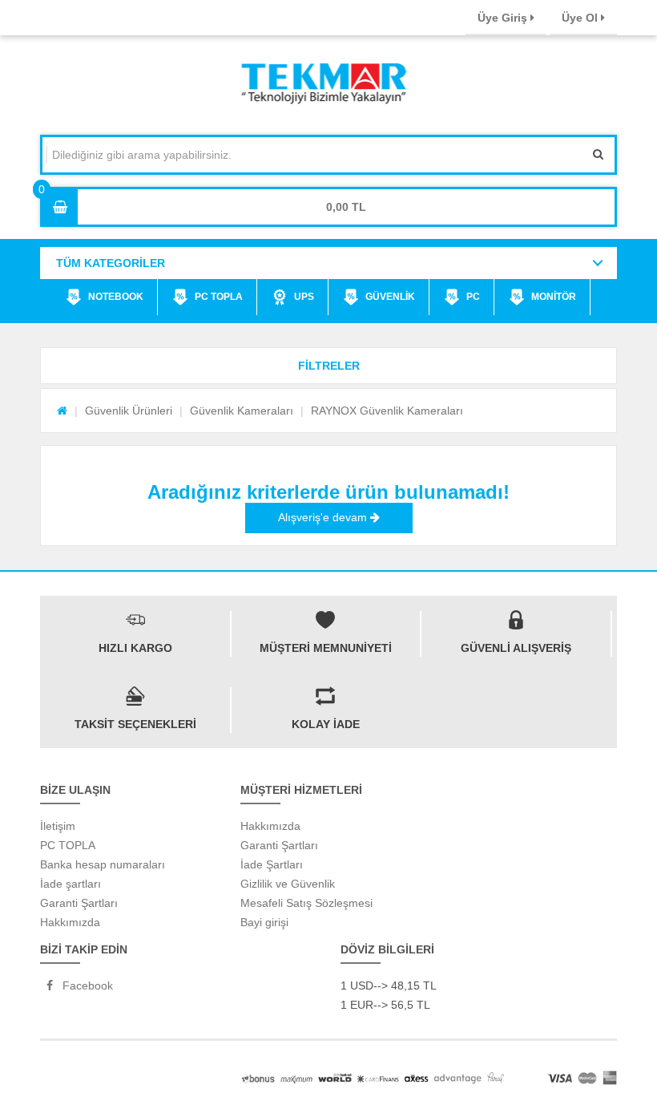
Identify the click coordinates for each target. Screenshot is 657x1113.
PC (473, 296)
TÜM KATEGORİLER (110, 263)
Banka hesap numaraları (102, 864)
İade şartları (70, 883)
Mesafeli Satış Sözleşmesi (306, 902)
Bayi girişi (264, 922)
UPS (304, 296)
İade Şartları (271, 864)
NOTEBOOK (115, 296)
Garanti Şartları (79, 902)
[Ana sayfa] (62, 410)
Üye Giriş (504, 17)
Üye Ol (581, 17)
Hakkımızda (70, 922)
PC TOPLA (219, 296)
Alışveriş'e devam (324, 517)
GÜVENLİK (390, 296)
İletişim (57, 826)
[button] (328, 365)
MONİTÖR (553, 296)
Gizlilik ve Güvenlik (287, 883)
